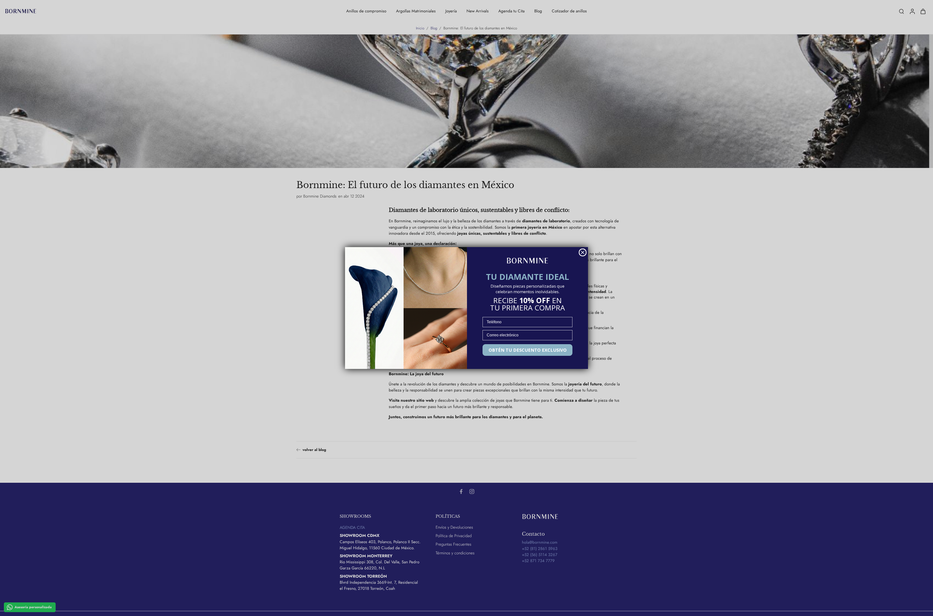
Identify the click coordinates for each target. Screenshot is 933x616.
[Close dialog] (582, 252)
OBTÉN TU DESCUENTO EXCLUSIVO (528, 350)
